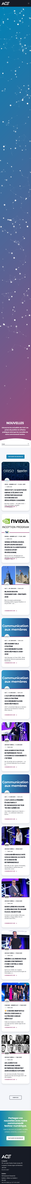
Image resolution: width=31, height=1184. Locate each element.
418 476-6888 (5, 1182)
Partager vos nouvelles (15, 456)
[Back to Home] (6, 4)
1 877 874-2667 (15, 1182)
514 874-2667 (5, 1169)
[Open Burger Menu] (28, 3)
